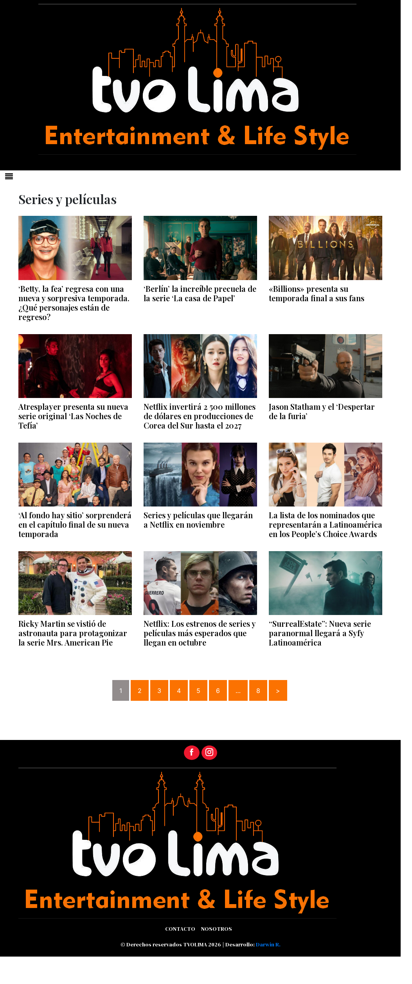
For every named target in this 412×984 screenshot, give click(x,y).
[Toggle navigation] (9, 176)
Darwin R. (268, 944)
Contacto (180, 929)
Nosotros (216, 929)
